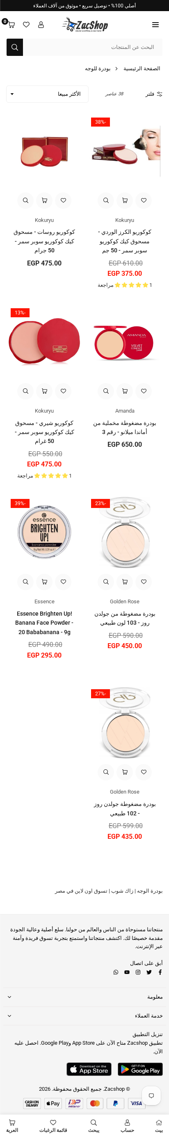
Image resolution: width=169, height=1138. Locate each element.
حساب (127, 1130)
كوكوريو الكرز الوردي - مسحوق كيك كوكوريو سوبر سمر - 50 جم (124, 241)
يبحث (93, 1130)
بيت (159, 1130)
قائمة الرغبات (53, 1130)
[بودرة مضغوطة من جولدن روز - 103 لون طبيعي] (124, 532)
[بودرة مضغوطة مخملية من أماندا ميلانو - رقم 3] (124, 342)
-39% (20, 503)
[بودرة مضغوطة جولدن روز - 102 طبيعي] (124, 723)
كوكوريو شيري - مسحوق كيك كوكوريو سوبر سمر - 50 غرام (44, 432)
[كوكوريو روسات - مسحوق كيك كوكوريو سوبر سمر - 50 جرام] (44, 151)
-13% (20, 313)
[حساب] (41, 24)
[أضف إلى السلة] (124, 200)
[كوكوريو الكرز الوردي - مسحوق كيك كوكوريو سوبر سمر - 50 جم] (124, 151)
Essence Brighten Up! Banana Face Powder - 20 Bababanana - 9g (44, 622)
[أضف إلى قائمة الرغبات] (143, 200)
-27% (100, 694)
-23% (100, 503)
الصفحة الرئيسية (141, 68)
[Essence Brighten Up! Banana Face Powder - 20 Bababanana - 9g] (44, 532)
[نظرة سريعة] (106, 200)
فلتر (150, 94)
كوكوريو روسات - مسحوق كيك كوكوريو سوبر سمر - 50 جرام (44, 241)
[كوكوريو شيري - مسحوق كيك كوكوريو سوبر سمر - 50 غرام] (44, 342)
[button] (155, 24)
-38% (100, 122)
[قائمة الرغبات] (26, 24)
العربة (12, 1130)
